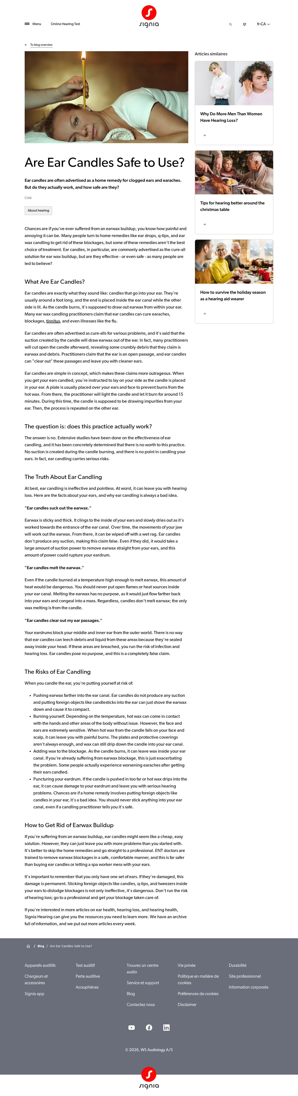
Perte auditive (88, 976)
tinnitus (53, 321)
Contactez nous (141, 1005)
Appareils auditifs (40, 966)
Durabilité (237, 966)
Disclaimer (187, 1005)
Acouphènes (87, 987)
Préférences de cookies (198, 994)
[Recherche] (230, 24)
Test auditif (85, 966)
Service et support (143, 983)
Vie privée (186, 966)
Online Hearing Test (65, 24)
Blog (131, 994)
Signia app (34, 994)
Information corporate (248, 987)
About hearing (38, 210)
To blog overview (41, 45)
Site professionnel (245, 976)
